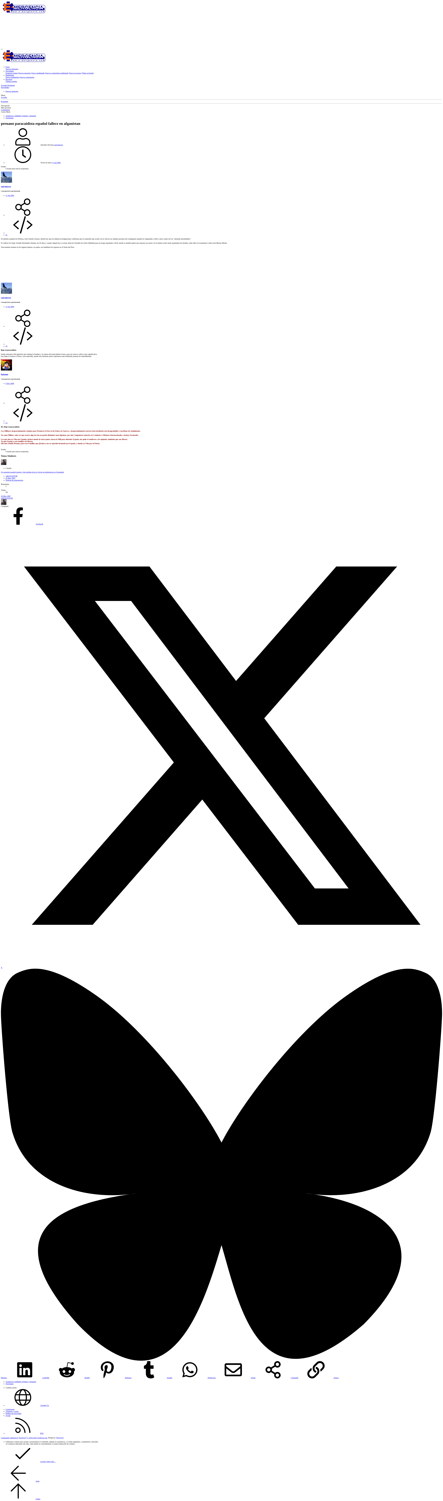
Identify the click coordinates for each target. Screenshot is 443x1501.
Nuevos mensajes (12, 69)
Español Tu (44, 1405)
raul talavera (58, 145)
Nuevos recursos (75, 73)
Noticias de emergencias (14, 480)
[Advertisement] (70, 31)
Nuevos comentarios (26, 77)
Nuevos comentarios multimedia (57, 73)
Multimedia (10, 75)
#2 (6, 346)
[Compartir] (23, 215)
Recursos (9, 79)
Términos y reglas (12, 1411)
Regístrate (4, 102)
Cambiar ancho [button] (11, 1388)
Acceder (4, 97)
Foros (8, 67)
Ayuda (8, 1416)
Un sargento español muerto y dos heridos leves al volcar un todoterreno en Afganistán (32, 472)
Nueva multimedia (38, 73)
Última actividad (88, 73)
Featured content (12, 73)
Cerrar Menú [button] (5, 112)
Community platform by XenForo (24, 1438)
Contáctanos (5, 110)
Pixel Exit (59, 1438)
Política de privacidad (13, 1414)
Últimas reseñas (11, 81)
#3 (6, 423)
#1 (6, 235)
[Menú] (2, 49)
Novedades (10, 71)
